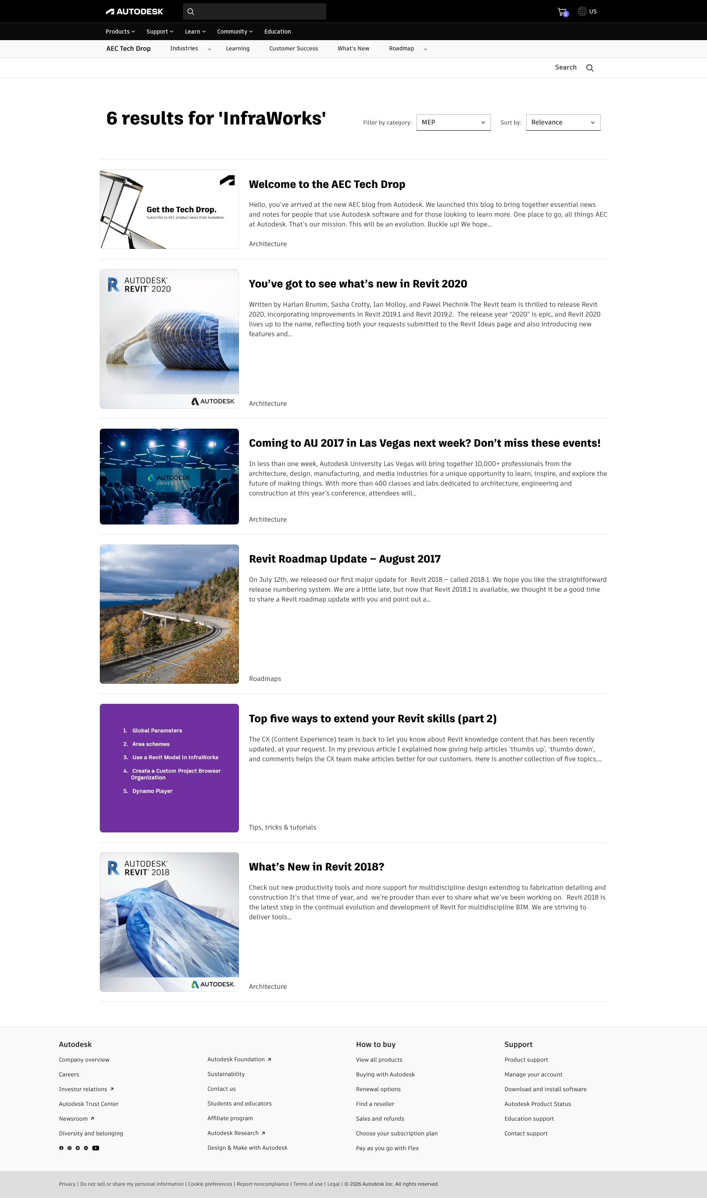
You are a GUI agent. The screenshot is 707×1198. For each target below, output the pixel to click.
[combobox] (254, 11)
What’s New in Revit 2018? (316, 867)
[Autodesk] (134, 11)
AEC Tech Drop (128, 49)
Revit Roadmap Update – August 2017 (345, 559)
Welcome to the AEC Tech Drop (327, 185)
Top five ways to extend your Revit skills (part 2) (373, 719)
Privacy (67, 1184)
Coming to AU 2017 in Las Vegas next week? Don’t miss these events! (425, 443)
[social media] (79, 1148)
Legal (333, 1184)
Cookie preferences (210, 1184)
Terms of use (308, 1184)
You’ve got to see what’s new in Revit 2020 (358, 284)
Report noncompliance (263, 1184)
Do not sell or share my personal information (132, 1184)
